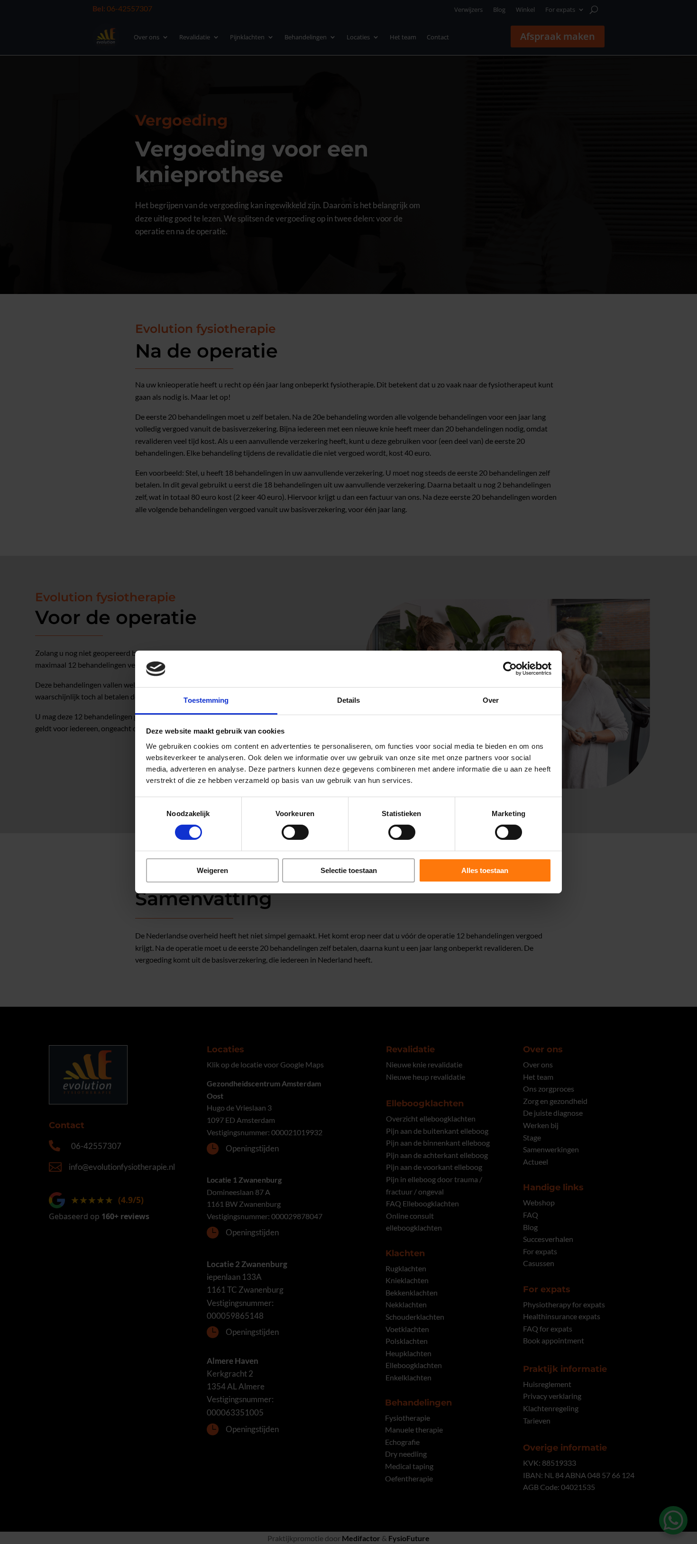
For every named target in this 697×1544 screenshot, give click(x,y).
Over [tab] (491, 700)
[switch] (295, 832)
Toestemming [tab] (206, 700)
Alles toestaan (484, 870)
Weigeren (212, 870)
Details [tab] (348, 700)
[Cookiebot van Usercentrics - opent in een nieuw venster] (509, 669)
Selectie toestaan (349, 870)
